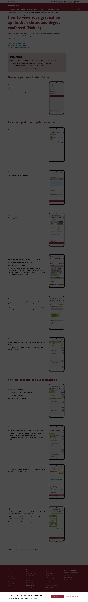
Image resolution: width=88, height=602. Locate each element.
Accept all (57, 596)
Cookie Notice (35, 598)
